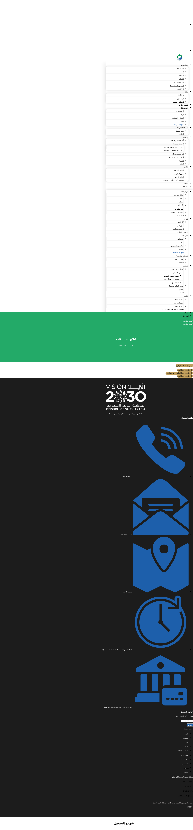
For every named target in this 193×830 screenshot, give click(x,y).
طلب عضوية (180, 131)
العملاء (182, 121)
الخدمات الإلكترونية (182, 128)
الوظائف (181, 134)
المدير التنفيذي (179, 82)
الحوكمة (185, 137)
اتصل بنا (185, 186)
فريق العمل (180, 89)
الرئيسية (132, 345)
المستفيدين (180, 111)
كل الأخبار (181, 95)
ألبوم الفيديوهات (178, 102)
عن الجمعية (184, 65)
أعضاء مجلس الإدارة (177, 140)
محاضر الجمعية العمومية (171, 150)
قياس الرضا (184, 108)
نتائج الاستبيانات (179, 124)
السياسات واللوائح (178, 154)
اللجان (182, 164)
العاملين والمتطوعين (177, 118)
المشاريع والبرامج (183, 105)
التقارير (186, 167)
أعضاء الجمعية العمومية (171, 147)
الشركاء (186, 183)
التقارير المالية (179, 177)
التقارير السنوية (179, 170)
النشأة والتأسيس (178, 68)
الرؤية (182, 72)
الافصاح (181, 161)
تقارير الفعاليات (179, 173)
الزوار (182, 114)
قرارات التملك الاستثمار (176, 157)
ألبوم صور (181, 98)
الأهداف (181, 79)
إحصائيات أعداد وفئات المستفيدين (173, 180)
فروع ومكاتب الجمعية (177, 85)
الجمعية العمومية (178, 144)
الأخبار (186, 92)
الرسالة (181, 75)
